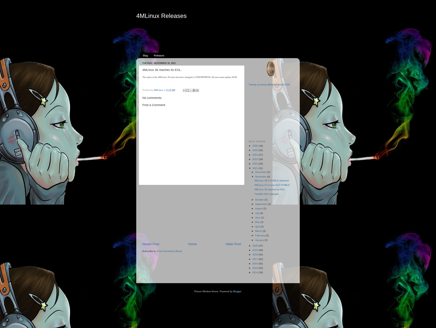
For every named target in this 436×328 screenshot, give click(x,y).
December (261, 172)
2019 (255, 250)
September (261, 204)
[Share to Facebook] (194, 90)
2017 (255, 259)
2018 (255, 254)
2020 (255, 245)
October (259, 199)
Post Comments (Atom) (169, 251)
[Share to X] (191, 90)
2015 (255, 268)
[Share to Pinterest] (197, 90)
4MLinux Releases (161, 15)
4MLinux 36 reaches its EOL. (270, 189)
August (259, 208)
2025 (255, 150)
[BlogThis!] (187, 90)
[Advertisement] (218, 32)
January (259, 240)
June (258, 217)
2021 (255, 168)
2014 (255, 272)
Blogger (237, 291)
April (258, 226)
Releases (159, 55)
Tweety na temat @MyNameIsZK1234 (269, 84)
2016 (255, 263)
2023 (255, 159)
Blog (145, 55)
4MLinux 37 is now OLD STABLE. (272, 185)
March (259, 231)
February (260, 235)
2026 (255, 146)
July (257, 213)
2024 (255, 155)
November (261, 176)
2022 (255, 163)
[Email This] (184, 90)
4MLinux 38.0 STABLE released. (271, 180)
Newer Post (150, 244)
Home (192, 244)
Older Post (233, 244)
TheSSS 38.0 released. (266, 194)
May (257, 222)
